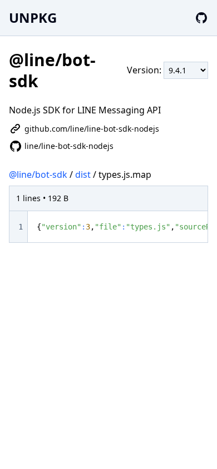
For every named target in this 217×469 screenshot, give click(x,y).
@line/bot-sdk (38, 174)
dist (83, 174)
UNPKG (33, 17)
